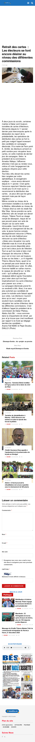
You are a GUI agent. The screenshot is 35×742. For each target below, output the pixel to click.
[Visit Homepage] (7, 3)
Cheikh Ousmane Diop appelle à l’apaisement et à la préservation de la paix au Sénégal (17, 452)
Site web (5, 552)
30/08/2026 (15, 389)
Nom (4, 534)
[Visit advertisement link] (17, 676)
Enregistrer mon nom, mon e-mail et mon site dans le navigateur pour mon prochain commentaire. (18, 562)
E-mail (4, 543)
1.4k (21, 389)
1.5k (21, 456)
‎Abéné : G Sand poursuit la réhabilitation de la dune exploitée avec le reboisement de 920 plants (17, 485)
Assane (9, 389)
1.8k (18, 635)
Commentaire (7, 510)
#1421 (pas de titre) (7, 725)
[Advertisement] (17, 25)
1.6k (31, 624)
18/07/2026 (25, 624)
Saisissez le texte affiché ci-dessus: (14, 577)
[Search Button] (32, 3)
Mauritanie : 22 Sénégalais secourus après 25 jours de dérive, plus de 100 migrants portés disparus (24, 617)
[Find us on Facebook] (2, 737)
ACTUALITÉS (18, 725)
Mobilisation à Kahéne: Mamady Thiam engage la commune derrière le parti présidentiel (23, 602)
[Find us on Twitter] (4, 737)
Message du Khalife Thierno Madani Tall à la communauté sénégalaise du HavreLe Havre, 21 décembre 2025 (17, 630)
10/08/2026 (25, 608)
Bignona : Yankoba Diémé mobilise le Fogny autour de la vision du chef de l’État (17, 385)
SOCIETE (13, 727)
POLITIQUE (27, 725)
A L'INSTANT (8, 380)
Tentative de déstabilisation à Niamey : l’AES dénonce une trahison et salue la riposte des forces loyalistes (15, 418)
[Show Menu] (28, 3)
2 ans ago (4, 65)
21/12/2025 (12, 635)
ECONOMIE (6, 727)
